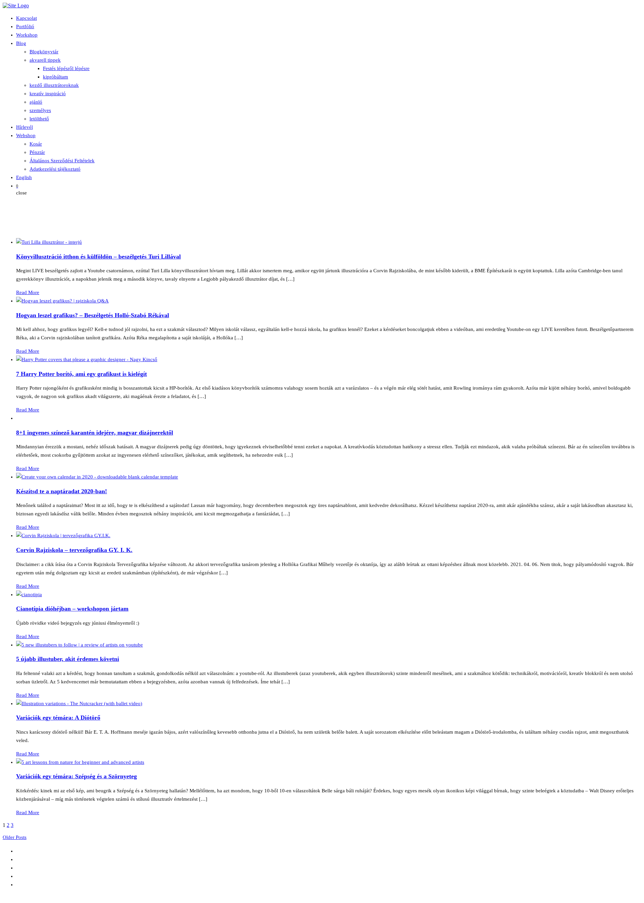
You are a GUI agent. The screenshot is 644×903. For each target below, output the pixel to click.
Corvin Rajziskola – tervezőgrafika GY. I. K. (74, 550)
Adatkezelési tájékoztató (55, 169)
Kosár (36, 144)
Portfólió (25, 26)
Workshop (27, 35)
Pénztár (37, 152)
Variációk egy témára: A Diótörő (58, 717)
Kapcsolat (26, 18)
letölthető (39, 118)
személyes (40, 110)
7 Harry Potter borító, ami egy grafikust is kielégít (81, 374)
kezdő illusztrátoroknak (54, 85)
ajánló (36, 102)
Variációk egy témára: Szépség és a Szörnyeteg (76, 776)
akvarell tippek (45, 60)
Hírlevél (24, 127)
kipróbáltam (55, 76)
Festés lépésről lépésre (66, 68)
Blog (21, 43)
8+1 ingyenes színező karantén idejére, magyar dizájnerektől (94, 432)
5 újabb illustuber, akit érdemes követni (67, 659)
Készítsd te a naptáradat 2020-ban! (61, 491)
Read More (27, 292)
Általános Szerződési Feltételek (62, 160)
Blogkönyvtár (44, 51)
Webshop (26, 135)
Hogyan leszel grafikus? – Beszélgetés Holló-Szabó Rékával (92, 315)
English (24, 177)
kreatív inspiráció (48, 93)
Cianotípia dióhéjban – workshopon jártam (72, 608)
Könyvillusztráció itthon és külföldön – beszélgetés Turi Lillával (98, 256)
